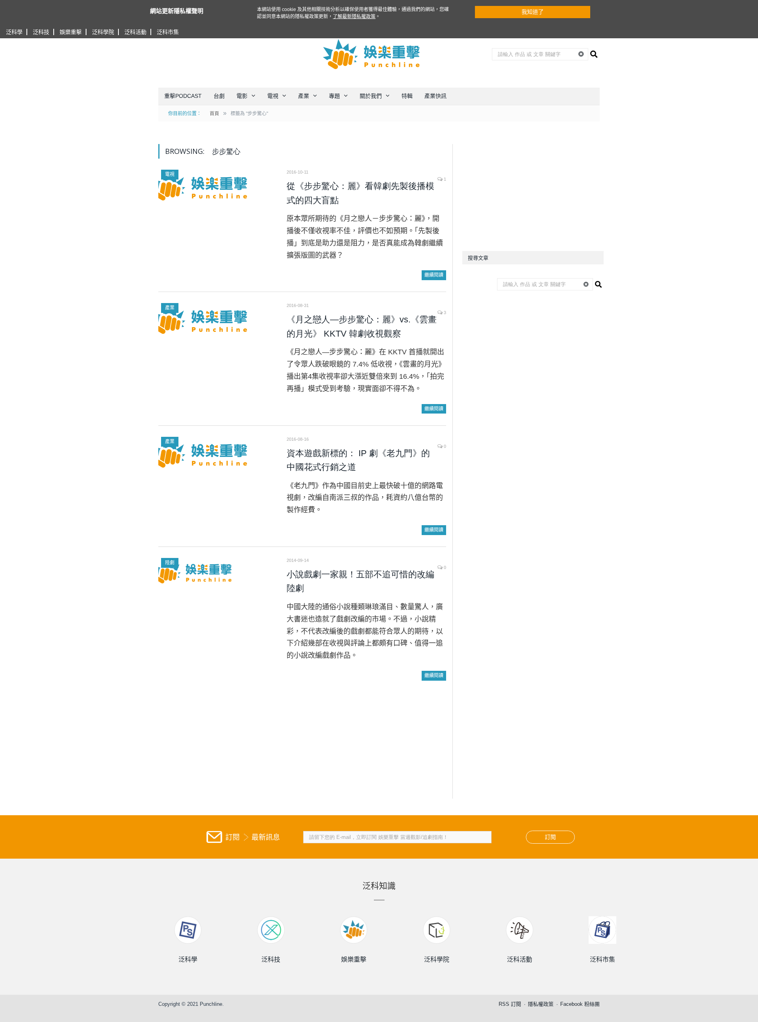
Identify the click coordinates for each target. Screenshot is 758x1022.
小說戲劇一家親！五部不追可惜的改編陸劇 (360, 581)
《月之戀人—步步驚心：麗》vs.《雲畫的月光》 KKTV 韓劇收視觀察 (362, 326)
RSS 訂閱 (510, 1004)
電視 (272, 96)
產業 (303, 96)
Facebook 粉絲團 (580, 1004)
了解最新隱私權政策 (354, 16)
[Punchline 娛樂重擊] (372, 54)
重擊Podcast (183, 96)
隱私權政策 (540, 1004)
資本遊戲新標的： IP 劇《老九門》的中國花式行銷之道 (358, 460)
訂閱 (550, 837)
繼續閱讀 (433, 275)
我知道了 (533, 12)
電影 (242, 96)
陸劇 (169, 562)
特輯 (407, 96)
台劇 (219, 96)
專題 (334, 96)
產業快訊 (435, 96)
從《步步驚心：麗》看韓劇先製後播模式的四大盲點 (360, 193)
